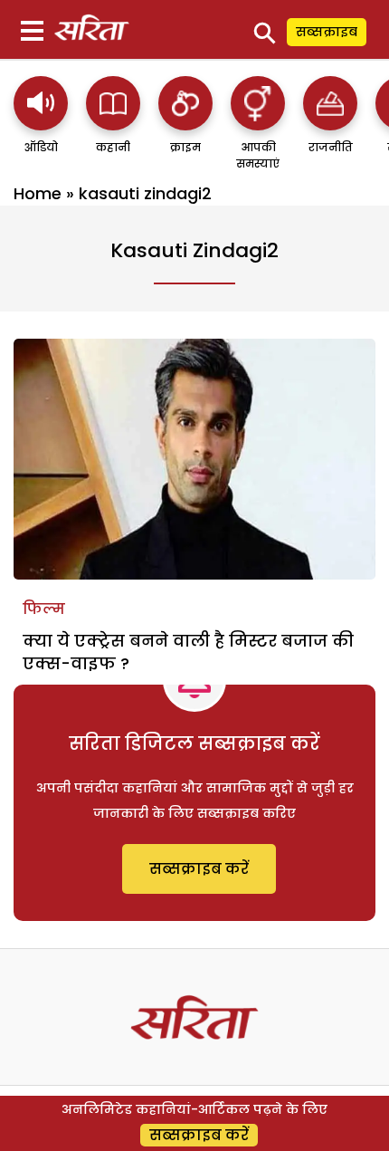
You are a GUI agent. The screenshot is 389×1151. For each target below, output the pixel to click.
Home (38, 193)
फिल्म (44, 609)
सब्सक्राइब (326, 32)
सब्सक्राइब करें (199, 868)
